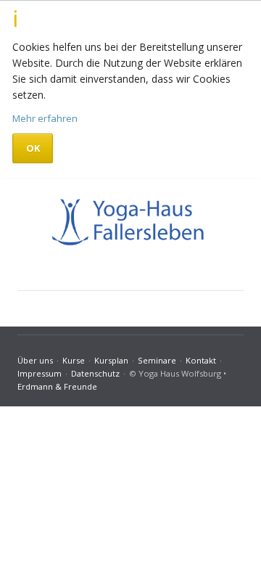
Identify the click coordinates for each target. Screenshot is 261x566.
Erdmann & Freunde (57, 386)
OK (33, 148)
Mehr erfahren (45, 118)
